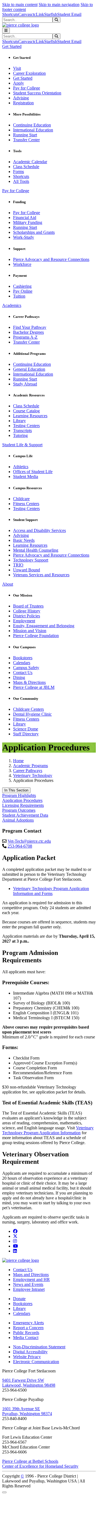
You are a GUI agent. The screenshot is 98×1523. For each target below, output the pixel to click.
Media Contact (25, 1337)
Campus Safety (26, 667)
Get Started (22, 78)
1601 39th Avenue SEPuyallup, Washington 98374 (27, 1411)
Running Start (25, 135)
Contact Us (22, 672)
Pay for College (26, 88)
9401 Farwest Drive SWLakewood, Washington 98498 (28, 1382)
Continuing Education (32, 125)
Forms (18, 171)
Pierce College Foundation (36, 635)
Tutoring (20, 435)
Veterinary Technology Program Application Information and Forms (51, 891)
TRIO (18, 565)
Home (18, 760)
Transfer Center (26, 139)
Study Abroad (25, 384)
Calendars (21, 662)
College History (26, 611)
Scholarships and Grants (34, 232)
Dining (19, 677)
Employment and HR (31, 1279)
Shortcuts (10, 14)
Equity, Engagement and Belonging (43, 625)
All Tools (21, 181)
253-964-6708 (20, 846)
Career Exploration (29, 73)
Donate (19, 1298)
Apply (18, 83)
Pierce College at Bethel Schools (30, 1461)
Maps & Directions (29, 682)
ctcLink (37, 14)
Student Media (25, 476)
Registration (23, 102)
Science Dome (25, 729)
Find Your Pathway (29, 327)
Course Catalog (26, 410)
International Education (33, 130)
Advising (21, 98)
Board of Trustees (28, 606)
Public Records (26, 1332)
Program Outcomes (18, 810)
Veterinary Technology (32, 775)
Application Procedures (22, 800)
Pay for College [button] (15, 190)
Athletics (20, 466)
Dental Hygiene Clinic (32, 714)
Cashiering (22, 286)
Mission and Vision (29, 630)
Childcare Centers (28, 709)
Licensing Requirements (23, 805)
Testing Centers (26, 425)
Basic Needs (24, 540)
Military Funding (27, 222)
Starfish (50, 14)
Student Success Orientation (37, 93)
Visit (17, 68)
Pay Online (22, 291)
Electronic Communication (36, 1361)
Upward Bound (26, 570)
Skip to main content (20, 4)
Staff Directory (26, 734)
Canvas (24, 14)
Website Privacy (27, 1356)
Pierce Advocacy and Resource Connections (51, 259)
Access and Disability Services (39, 530)
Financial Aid (24, 217)
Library (19, 420)
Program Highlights (19, 795)
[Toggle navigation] (6, 30)
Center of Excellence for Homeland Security (40, 1466)
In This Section (16, 790)
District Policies (26, 616)
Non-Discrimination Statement (39, 1346)
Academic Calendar (30, 161)
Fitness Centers (26, 503)
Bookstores (22, 657)
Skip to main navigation (59, 4)
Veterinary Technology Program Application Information (48, 1130)
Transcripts (22, 430)
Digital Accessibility (30, 1351)
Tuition (19, 296)
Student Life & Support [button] (22, 444)
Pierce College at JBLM (33, 687)
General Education (29, 369)
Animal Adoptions (18, 820)
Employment (24, 620)
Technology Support (30, 560)
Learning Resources (30, 415)
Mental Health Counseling (35, 550)
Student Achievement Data (25, 815)
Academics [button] (11, 305)
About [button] (7, 584)
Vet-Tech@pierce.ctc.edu (29, 841)
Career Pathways (27, 770)
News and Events (28, 1284)
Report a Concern (28, 1327)
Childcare (21, 498)
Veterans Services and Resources (41, 574)
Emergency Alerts (28, 1322)
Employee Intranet (29, 1289)
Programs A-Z (25, 337)
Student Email (69, 14)
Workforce (22, 264)
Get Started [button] (12, 46)
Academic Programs (30, 765)
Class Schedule (26, 166)
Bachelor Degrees (28, 332)
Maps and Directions (31, 1274)
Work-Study (23, 237)
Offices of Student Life (33, 471)
